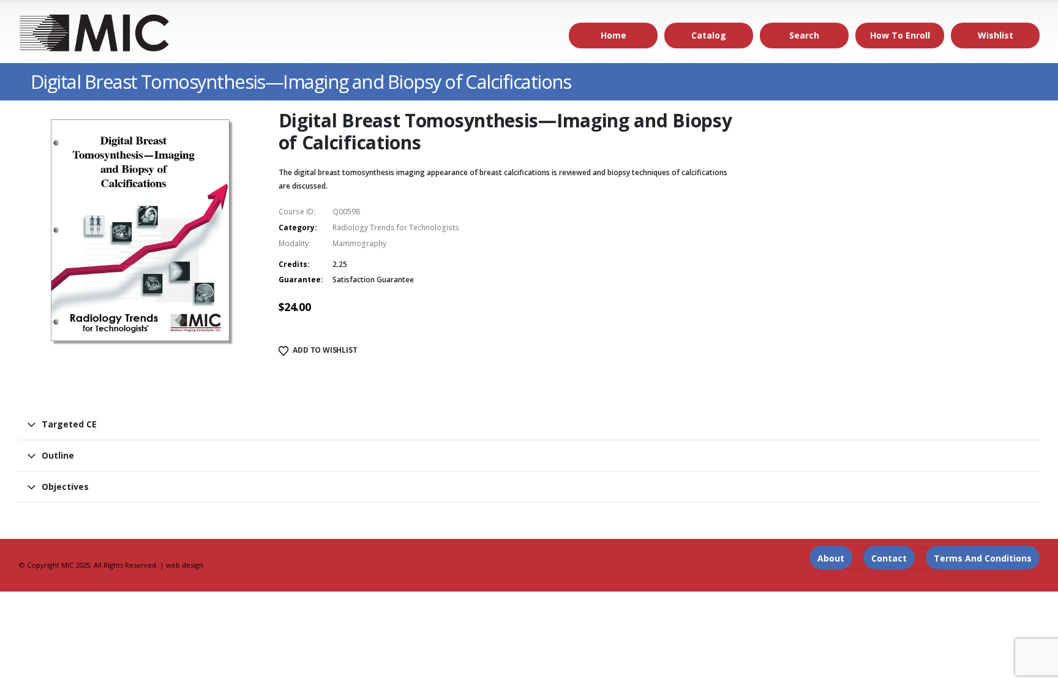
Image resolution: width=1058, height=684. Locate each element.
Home (613, 35)
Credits (293, 264)
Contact (889, 558)
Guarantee (300, 279)
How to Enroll (900, 35)
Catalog (708, 35)
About (830, 558)
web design (184, 564)
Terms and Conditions (983, 558)
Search (804, 35)
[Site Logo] (94, 33)
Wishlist (995, 35)
